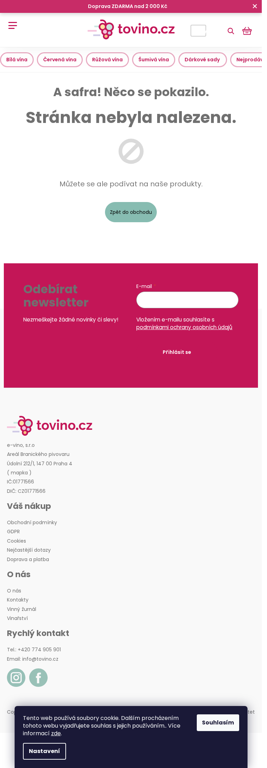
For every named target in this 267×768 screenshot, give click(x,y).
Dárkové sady (203, 59)
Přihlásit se (177, 352)
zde (56, 733)
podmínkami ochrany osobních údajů (184, 327)
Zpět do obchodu (131, 212)
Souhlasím (218, 723)
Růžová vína (107, 59)
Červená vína (59, 59)
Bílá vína (16, 59)
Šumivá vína (153, 59)
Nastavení (44, 751)
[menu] (10, 22)
